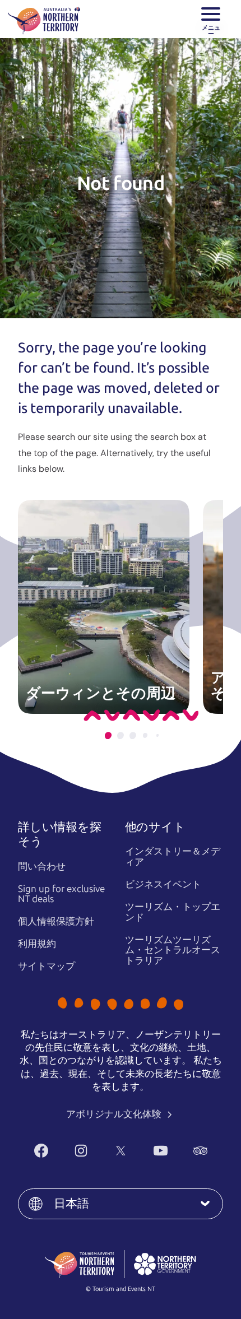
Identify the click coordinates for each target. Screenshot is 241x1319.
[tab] (108, 735)
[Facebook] (41, 1151)
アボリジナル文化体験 (115, 1114)
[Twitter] (121, 1151)
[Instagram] (81, 1151)
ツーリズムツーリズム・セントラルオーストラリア (172, 950)
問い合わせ (42, 866)
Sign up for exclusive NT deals (61, 894)
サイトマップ (46, 966)
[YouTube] (161, 1151)
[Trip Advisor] (200, 1151)
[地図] (44, 19)
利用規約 (37, 943)
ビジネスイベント (163, 884)
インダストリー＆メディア (172, 856)
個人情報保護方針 (56, 921)
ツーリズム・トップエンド (172, 912)
